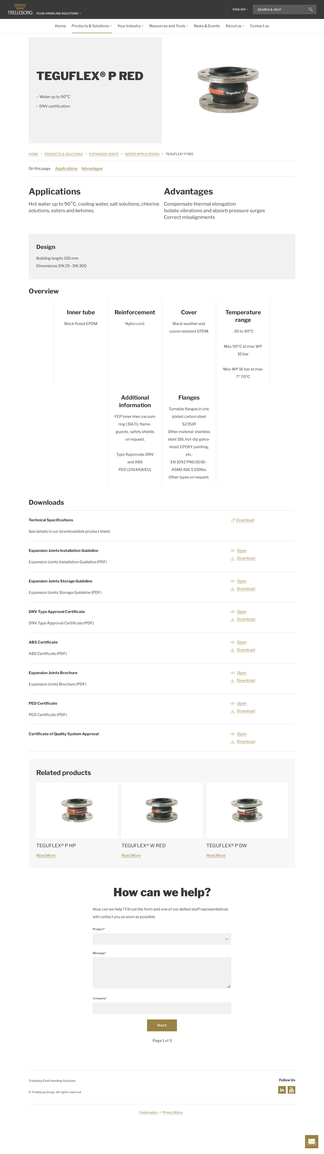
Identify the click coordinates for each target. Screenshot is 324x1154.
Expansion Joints (104, 154)
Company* (100, 998)
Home (33, 154)
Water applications (142, 154)
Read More (46, 855)
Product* (99, 929)
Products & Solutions (64, 154)
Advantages (92, 168)
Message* (99, 953)
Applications (66, 168)
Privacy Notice (173, 1112)
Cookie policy (148, 1112)
